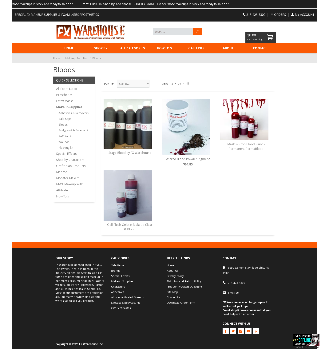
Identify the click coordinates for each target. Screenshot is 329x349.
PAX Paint (64, 136)
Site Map (172, 292)
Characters (118, 286)
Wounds (63, 142)
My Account (304, 15)
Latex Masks (64, 101)
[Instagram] (241, 331)
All (187, 83)
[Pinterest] (256, 331)
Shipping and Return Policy (184, 281)
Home (69, 48)
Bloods (63, 124)
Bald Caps (64, 119)
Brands (115, 270)
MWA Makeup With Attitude (69, 187)
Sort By (109, 83)
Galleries (196, 48)
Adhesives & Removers (73, 113)
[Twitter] (233, 331)
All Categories (132, 48)
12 (171, 83)
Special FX (93, 289)
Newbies (79, 297)
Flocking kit (65, 147)
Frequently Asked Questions (185, 286)
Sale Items (117, 265)
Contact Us (173, 297)
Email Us (233, 293)
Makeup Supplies (122, 281)
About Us (172, 270)
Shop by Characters (70, 160)
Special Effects (66, 154)
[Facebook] (226, 331)
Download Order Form (181, 302)
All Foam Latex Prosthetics (66, 92)
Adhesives (117, 292)
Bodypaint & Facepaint (73, 130)
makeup (95, 277)
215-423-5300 (255, 15)
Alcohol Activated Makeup (127, 297)
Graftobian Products (71, 166)
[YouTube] (248, 331)
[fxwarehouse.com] (90, 32)
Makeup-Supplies (76, 58)
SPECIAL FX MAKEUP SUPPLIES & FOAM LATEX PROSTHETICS (57, 15)
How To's (164, 48)
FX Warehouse (64, 265)
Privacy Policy (175, 276)
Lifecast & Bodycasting (125, 302)
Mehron (62, 172)
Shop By (100, 48)
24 (179, 83)
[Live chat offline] (306, 340)
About (228, 48)
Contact (260, 48)
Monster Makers (68, 178)
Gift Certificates (121, 308)
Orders (279, 15)
